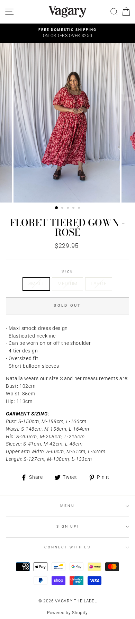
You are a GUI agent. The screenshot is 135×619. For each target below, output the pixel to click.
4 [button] (74, 208)
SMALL (36, 283)
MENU (67, 506)
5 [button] (79, 208)
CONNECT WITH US (67, 547)
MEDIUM (67, 283)
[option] (67, 33)
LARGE (99, 283)
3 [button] (68, 208)
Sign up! (67, 526)
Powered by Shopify (67, 612)
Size (67, 271)
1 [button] (56, 208)
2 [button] (63, 208)
